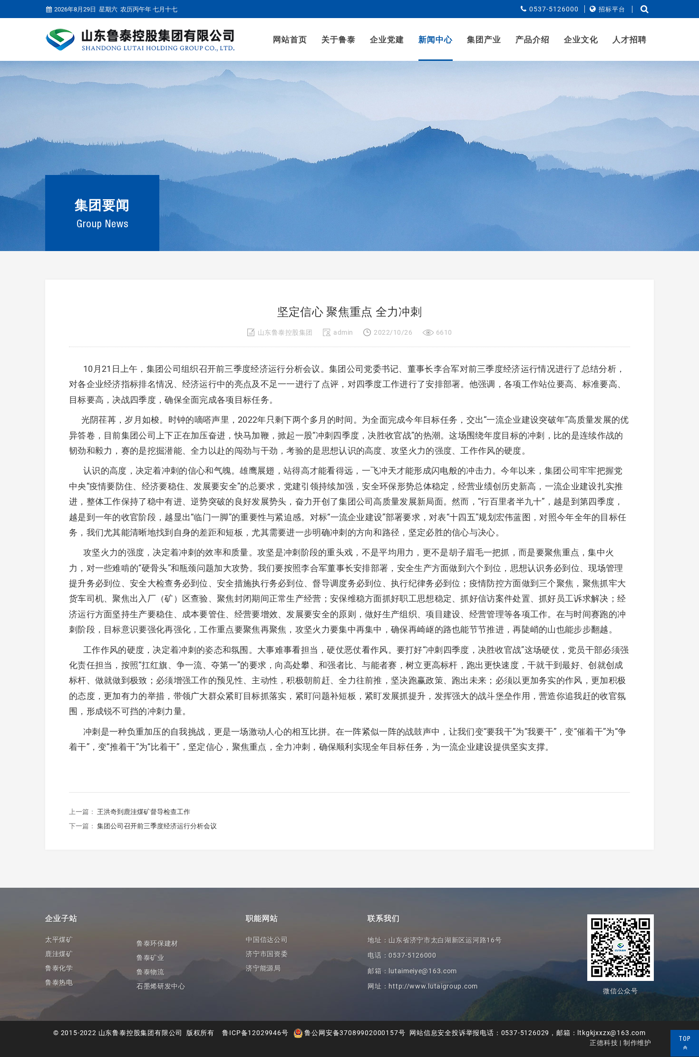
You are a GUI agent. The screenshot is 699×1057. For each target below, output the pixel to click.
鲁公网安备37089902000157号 (354, 1033)
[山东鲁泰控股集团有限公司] (140, 40)
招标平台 (612, 9)
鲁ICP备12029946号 (255, 1033)
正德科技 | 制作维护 (620, 1043)
